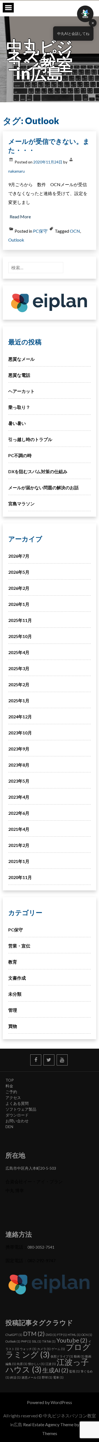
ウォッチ (28, 1349)
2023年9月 (18, 748)
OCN (75, 231)
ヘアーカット (21, 391)
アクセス (13, 1097)
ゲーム (58, 1349)
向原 (22, 1364)
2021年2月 (18, 845)
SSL (36, 1341)
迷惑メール (31, 1377)
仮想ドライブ (62, 1356)
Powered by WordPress (49, 1402)
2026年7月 (18, 556)
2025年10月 (20, 636)
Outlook (16, 239)
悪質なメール (21, 359)
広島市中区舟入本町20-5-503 (31, 1168)
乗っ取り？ (19, 407)
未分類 (14, 994)
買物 (12, 1026)
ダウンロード (17, 1115)
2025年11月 (20, 620)
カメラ (44, 1349)
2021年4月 (18, 829)
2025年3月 (18, 668)
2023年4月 (18, 797)
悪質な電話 (19, 375)
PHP (26, 1341)
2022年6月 (18, 813)
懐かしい (36, 1364)
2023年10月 (20, 732)
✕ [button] (92, 23)
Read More (20, 216)
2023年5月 (18, 780)
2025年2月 (18, 684)
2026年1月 (18, 604)
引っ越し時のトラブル (30, 439)
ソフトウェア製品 (21, 1109)
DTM (34, 1333)
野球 (47, 1377)
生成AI (55, 1370)
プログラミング (48, 1350)
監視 (74, 1371)
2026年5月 (18, 572)
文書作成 (17, 977)
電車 (58, 1377)
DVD (51, 1334)
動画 (79, 1356)
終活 (15, 1377)
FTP (62, 1334)
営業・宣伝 (19, 945)
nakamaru (16, 171)
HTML (74, 1334)
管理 (12, 1010)
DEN (9, 1126)
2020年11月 (20, 877)
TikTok (49, 1341)
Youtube (71, 1340)
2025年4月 (18, 652)
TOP (10, 1080)
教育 (12, 961)
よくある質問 (17, 1103)
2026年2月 (18, 588)
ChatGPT (14, 1334)
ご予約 (11, 1091)
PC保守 (40, 231)
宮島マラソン (21, 503)
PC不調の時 (20, 455)
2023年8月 (18, 764)
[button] (85, 14)
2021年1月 (18, 861)
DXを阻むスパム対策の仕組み (37, 471)
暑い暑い (17, 423)
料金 (9, 1086)
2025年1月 (18, 700)
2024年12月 (20, 716)
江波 (50, 1364)
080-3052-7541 (41, 1247)
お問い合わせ (17, 1120)
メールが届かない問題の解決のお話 (43, 487)
